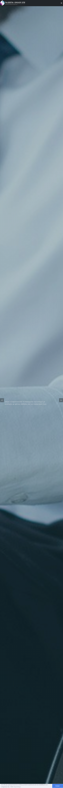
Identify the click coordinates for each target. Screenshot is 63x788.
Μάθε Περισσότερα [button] (15, 786)
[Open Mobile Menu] (61, 3)
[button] (2, 400)
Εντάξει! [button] (58, 786)
